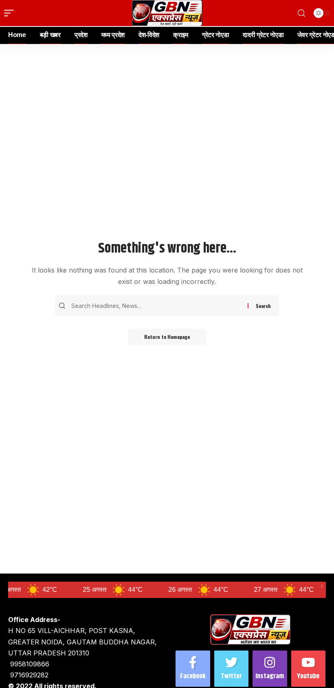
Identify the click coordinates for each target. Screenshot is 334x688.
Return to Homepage (167, 336)
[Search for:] (158, 306)
